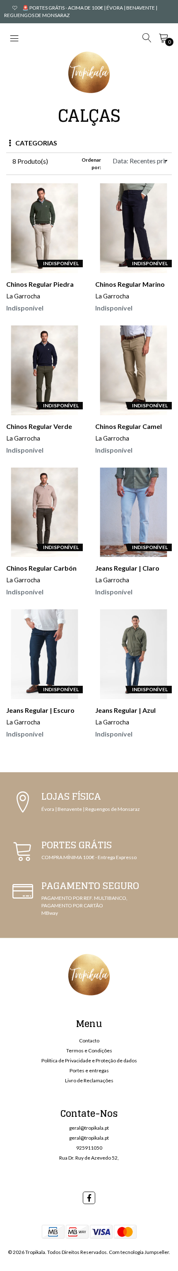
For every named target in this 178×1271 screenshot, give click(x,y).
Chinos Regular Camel (128, 426)
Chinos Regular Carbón (41, 568)
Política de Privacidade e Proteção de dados (89, 1060)
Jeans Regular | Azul (125, 710)
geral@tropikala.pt (89, 1128)
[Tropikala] (89, 72)
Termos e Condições (89, 1050)
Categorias (36, 143)
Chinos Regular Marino (130, 284)
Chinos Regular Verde (39, 426)
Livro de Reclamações (89, 1080)
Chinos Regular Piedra (40, 284)
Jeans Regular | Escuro (40, 710)
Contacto (89, 1040)
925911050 (89, 1148)
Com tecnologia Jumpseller (139, 1252)
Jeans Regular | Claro (127, 568)
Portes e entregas (89, 1070)
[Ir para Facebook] (89, 1198)
